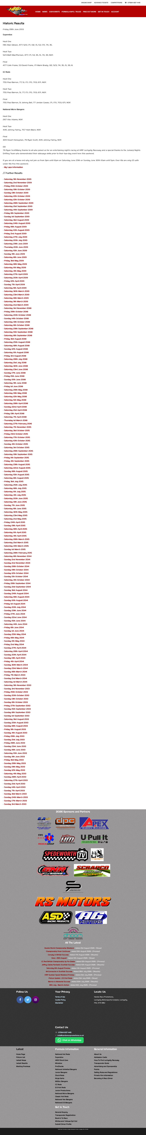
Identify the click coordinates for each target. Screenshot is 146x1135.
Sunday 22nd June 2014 (15, 617)
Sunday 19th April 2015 (14, 525)
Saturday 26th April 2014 (16, 651)
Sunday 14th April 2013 (14, 787)
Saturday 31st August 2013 (16, 719)
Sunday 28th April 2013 (15, 777)
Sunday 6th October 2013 (16, 702)
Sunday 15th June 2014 (15, 621)
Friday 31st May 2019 (14, 260)
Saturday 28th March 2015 (16, 539)
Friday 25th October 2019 (16, 186)
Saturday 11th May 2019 (15, 267)
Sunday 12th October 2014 (16, 573)
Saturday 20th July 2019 (15, 240)
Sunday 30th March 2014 (16, 665)
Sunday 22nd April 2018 (15, 407)
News (44, 12)
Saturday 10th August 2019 (16, 230)
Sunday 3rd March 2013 (15, 804)
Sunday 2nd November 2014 (17, 559)
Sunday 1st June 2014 (14, 631)
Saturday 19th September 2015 (18, 454)
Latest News (21, 1060)
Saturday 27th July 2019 (15, 237)
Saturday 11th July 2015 (15, 491)
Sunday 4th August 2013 (15, 733)
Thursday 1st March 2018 (15, 420)
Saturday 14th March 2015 (16, 546)
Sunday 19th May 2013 (14, 767)
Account (115, 12)
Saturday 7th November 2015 (17, 427)
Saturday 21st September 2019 (18, 206)
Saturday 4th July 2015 (15, 495)
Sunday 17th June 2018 (15, 373)
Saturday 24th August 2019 (17, 223)
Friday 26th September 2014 (17, 583)
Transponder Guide (101, 1063)
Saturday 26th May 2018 (16, 390)
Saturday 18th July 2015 (15, 488)
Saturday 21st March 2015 (16, 542)
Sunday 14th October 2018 (16, 318)
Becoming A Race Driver (103, 1078)
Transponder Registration (65, 1115)
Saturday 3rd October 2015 (16, 447)
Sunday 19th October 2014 (16, 570)
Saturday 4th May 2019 (15, 271)
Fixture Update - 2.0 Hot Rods (60, 978)
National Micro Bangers (64, 1093)
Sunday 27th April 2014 (15, 648)
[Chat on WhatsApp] (69, 1043)
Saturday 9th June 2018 (15, 383)
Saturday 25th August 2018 (17, 342)
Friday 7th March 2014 (14, 675)
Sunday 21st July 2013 (14, 739)
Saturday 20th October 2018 (17, 315)
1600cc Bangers (61, 1081)
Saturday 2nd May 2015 (15, 519)
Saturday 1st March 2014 (15, 682)
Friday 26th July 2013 (14, 736)
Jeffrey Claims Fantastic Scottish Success (58, 965)
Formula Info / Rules (71, 12)
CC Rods (58, 1084)
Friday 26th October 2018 (16, 311)
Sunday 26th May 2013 (15, 763)
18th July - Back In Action (59, 985)
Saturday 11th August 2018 (16, 352)
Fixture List (20, 1057)
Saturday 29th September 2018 (18, 328)
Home (37, 12)
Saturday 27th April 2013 (16, 780)
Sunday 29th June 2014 (15, 610)
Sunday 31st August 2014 (16, 590)
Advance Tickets (101, 3)
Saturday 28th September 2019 (18, 203)
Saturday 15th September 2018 (18, 332)
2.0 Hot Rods (60, 1087)
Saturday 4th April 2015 (15, 536)
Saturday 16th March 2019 (16, 298)
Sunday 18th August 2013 (16, 726)
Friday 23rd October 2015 (16, 434)
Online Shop (86, 3)
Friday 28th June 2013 (14, 743)
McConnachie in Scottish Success (59, 971)
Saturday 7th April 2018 (15, 417)
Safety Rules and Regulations (105, 1072)
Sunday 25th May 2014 (15, 634)
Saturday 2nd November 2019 (18, 182)
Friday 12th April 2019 (14, 281)
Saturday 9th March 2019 (16, 301)
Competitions (116, 3)
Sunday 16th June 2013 (14, 750)
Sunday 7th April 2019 (14, 284)
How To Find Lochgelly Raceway (106, 1060)
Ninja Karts (59, 1078)
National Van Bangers (64, 1099)
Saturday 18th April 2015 (15, 529)
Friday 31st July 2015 (13, 481)
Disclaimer (59, 1003)
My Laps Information (13, 167)
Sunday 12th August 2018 (16, 349)
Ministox (58, 1063)
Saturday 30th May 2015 (15, 512)
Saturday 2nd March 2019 (16, 305)
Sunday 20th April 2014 (15, 654)
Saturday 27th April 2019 (16, 274)
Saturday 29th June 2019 (16, 243)
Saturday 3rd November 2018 (17, 308)
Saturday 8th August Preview (58, 968)
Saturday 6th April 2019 (15, 288)
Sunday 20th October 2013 (16, 695)
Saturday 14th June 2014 (15, 624)
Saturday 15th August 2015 (16, 474)
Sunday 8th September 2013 (17, 712)
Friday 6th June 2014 (14, 627)
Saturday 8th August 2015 (16, 478)
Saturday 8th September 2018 (18, 335)
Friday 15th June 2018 (14, 376)
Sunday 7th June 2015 (14, 505)
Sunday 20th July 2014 (15, 607)
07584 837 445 (134, 3)
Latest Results (22, 1063)
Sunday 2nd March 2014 (15, 678)
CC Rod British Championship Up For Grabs (58, 961)
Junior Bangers (61, 1072)
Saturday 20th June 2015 (16, 498)
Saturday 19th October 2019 (17, 189)
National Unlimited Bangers (66, 1069)
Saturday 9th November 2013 (17, 685)
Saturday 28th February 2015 (18, 553)
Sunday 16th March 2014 (15, 671)
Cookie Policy (60, 1000)
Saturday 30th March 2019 (16, 291)
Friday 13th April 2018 (14, 413)
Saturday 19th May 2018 (15, 393)
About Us (97, 1054)
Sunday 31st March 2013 (15, 794)
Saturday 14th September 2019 (18, 210)
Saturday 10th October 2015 (17, 440)
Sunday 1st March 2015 (15, 549)
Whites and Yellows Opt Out (66, 1121)
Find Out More (89, 12)
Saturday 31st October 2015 (17, 430)
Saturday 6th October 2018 (17, 325)
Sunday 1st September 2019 (16, 216)
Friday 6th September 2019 (16, 213)
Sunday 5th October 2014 (16, 576)
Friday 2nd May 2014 (14, 644)
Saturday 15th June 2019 (15, 250)
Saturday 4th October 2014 (17, 580)
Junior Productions (62, 1090)
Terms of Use (60, 997)
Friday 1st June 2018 (13, 386)
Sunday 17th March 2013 (15, 800)
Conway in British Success (58, 955)
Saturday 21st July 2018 (15, 362)
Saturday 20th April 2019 (16, 277)
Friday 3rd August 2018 (15, 356)
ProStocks (59, 1066)
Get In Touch (103, 12)
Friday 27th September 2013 (17, 705)
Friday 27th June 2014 (14, 614)
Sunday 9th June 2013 (14, 756)
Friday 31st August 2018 (15, 339)
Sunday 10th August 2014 (16, 600)
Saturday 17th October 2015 (17, 437)
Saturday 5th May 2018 (15, 400)
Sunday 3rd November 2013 (17, 688)
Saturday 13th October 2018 (17, 322)
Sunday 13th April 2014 (14, 658)
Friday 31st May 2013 (14, 760)
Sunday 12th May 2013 (14, 770)
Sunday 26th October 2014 (16, 566)
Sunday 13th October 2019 (16, 193)
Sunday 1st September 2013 (16, 716)
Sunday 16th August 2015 (16, 471)
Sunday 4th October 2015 (16, 444)
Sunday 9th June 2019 (14, 254)
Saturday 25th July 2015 (15, 485)
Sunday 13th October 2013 (16, 699)
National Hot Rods (62, 1054)
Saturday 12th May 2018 (15, 396)
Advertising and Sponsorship (105, 1066)
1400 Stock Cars (61, 1060)
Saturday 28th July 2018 (15, 359)
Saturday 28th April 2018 (16, 403)
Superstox (59, 1057)
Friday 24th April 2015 (14, 522)
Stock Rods (59, 1075)
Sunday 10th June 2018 (15, 379)
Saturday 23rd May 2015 (15, 515)
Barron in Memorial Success (59, 982)
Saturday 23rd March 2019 (16, 294)
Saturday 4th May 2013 (15, 773)
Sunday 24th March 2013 (16, 797)
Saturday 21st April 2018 (15, 410)
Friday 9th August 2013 (15, 729)
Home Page (20, 1054)
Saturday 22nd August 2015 (17, 468)
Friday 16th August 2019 (15, 226)
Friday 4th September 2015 (16, 461)
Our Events (54, 12)
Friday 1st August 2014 (14, 604)
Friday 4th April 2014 (14, 661)
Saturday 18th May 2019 (15, 264)
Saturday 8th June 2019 (15, 257)
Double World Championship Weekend (59, 948)
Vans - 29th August (59, 958)
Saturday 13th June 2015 (15, 502)
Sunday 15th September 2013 (17, 709)
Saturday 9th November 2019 (17, 179)
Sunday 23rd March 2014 (16, 668)
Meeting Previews (23, 1066)
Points (96, 1069)
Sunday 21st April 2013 (14, 783)
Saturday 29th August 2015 (17, 464)
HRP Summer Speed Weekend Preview (59, 975)
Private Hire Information (103, 1075)
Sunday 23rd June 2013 (15, 746)
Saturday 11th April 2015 (15, 532)
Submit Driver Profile (63, 1124)
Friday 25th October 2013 (16, 692)
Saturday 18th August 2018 (17, 345)
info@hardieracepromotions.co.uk (70, 1035)
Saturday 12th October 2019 (17, 196)
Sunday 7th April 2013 (14, 790)
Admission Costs (100, 1057)
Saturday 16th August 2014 (16, 597)
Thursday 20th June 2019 (16, 247)
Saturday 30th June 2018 (16, 366)
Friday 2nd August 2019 (15, 233)
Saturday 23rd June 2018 (16, 369)
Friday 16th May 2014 (14, 638)
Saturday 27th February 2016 (18, 423)
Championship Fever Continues (58, 951)
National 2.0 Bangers (63, 1103)
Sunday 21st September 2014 (17, 587)
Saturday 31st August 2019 (16, 220)
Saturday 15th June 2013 (15, 753)
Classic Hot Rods (61, 1096)
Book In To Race (61, 1118)
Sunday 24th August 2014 (16, 593)
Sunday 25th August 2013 (16, 722)
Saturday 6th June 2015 (15, 508)
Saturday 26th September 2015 (18, 451)
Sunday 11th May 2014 (14, 641)
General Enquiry (61, 1112)
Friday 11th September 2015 (16, 457)
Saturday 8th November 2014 (18, 556)
